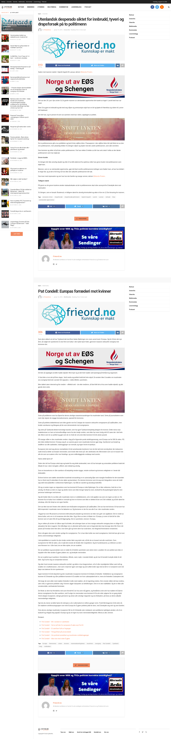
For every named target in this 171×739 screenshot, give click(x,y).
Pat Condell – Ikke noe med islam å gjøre (55, 639)
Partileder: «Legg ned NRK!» (18, 158)
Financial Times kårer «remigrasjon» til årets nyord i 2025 (19, 117)
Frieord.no (47, 30)
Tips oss (63, 732)
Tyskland (115, 643)
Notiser (3, 1)
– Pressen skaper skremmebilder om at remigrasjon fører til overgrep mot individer (20, 89)
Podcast (44, 1)
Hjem (39, 14)
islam (60, 643)
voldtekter (47, 646)
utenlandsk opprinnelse (46, 200)
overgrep (98, 643)
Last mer (17, 234)
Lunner (101, 197)
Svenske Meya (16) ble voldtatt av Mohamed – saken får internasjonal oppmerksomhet (20, 191)
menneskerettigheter (78, 643)
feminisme (52, 643)
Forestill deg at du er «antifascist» (20, 211)
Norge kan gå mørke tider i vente (20, 126)
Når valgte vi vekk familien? (18, 179)
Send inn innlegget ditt (84, 732)
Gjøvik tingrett (86, 197)
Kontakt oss (97, 732)
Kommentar (29, 1)
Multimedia (22, 1)
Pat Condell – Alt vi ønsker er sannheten (55, 622)
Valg (40, 646)
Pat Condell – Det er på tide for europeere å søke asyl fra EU (62, 625)
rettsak (108, 197)
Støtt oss (71, 732)
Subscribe (82, 218)
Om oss (106, 732)
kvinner (66, 643)
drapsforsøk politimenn (72, 197)
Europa (45, 643)
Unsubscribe (82, 665)
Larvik (95, 197)
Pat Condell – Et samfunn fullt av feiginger (56, 628)
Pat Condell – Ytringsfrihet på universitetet (56, 632)
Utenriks (15, 1)
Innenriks (9, 1)
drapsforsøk (58, 197)
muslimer (90, 643)
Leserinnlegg (37, 1)
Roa (114, 197)
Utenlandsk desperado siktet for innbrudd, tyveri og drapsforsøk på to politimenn (16, 24)
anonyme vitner (48, 197)
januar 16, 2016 (58, 30)
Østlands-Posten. (87, 72)
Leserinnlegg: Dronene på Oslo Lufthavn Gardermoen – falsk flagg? (19, 223)
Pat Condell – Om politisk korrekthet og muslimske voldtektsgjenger (65, 635)
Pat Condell (106, 643)
